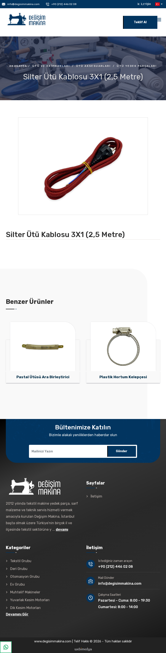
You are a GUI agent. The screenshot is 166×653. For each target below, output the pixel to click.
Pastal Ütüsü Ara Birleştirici (42, 377)
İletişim (146, 4)
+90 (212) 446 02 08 (64, 4)
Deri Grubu (18, 569)
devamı (62, 529)
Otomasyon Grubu (25, 576)
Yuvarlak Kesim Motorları (29, 600)
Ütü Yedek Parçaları (137, 65)
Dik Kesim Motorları (25, 608)
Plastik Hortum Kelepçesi (123, 377)
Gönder (121, 451)
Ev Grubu (17, 584)
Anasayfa (18, 65)
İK (138, 4)
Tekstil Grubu (20, 561)
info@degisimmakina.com (23, 4)
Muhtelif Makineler (25, 592)
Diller (158, 4)
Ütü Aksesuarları (93, 65)
